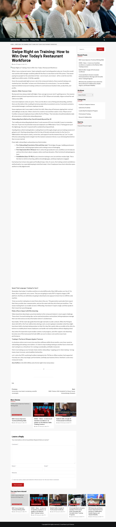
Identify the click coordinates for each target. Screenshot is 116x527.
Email (46, 466)
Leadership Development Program (88, 110)
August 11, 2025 (21, 64)
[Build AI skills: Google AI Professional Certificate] (65, 410)
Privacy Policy (34, 40)
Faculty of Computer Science (87, 104)
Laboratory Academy (84, 107)
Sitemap (43, 40)
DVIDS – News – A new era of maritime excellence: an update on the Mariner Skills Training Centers (91, 64)
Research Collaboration (85, 117)
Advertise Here (15, 40)
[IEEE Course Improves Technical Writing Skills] (21, 410)
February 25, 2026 (65, 422)
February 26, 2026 (43, 426)
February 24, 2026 (78, 516)
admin (14, 64)
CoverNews (63, 524)
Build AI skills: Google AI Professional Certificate (89, 70)
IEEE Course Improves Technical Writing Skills (91, 60)
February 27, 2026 (20, 422)
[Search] (104, 40)
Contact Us (25, 40)
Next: (61, 391)
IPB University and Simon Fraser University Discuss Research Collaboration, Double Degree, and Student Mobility (90, 83)
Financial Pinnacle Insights (85, 126)
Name (14, 466)
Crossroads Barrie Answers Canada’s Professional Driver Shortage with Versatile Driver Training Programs (91, 76)
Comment (15, 444)
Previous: (24, 391)
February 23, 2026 (97, 516)
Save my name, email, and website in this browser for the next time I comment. (36, 479)
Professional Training (17, 48)
